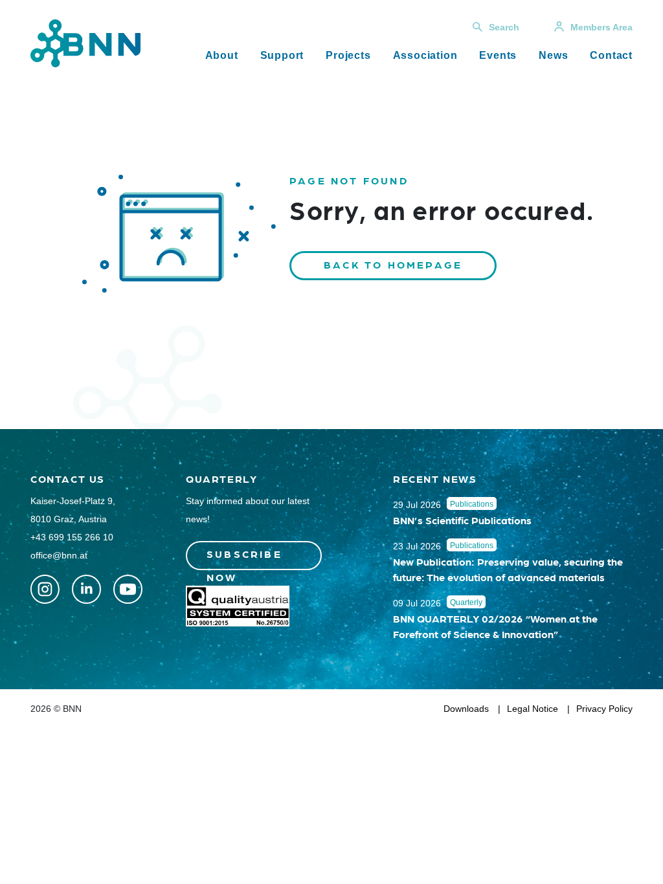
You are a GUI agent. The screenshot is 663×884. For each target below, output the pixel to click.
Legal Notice (532, 708)
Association (425, 55)
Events (498, 55)
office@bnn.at (58, 555)
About (221, 55)
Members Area (601, 27)
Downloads (466, 708)
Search (504, 27)
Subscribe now (244, 558)
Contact (611, 55)
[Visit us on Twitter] (45, 589)
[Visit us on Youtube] (127, 589)
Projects (348, 55)
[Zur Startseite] (85, 42)
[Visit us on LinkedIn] (86, 589)
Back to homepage (393, 264)
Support (282, 55)
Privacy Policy (604, 708)
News (553, 55)
